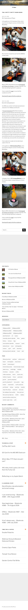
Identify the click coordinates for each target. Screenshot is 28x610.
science (5, 348)
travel (18, 351)
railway (11, 387)
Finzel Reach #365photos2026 (9, 296)
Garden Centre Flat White (11, 560)
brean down (18, 361)
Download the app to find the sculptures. (11, 96)
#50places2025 (6, 328)
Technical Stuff (7, 443)
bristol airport (11, 364)
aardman (14, 359)
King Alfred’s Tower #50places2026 (17, 282)
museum (17, 343)
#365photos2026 (17, 330)
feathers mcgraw (7, 377)
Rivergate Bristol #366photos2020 (16, 278)
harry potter (17, 382)
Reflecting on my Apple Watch (12, 476)
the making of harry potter (9, 392)
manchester (11, 384)
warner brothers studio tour (9, 397)
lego (15, 341)
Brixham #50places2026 (8, 311)
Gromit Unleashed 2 (8, 103)
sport (9, 348)
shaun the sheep (7, 389)
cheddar (19, 369)
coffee (17, 372)
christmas (5, 372)
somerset (15, 389)
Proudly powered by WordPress (9, 606)
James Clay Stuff (11, 2)
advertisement (6, 336)
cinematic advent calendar (9, 338)
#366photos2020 (7, 333)
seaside (23, 387)
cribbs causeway (7, 374)
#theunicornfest (7, 359)
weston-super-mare (7, 400)
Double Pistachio (8, 532)
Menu (14, 7)
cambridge (13, 369)
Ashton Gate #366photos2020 (15, 286)
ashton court (21, 359)
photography (18, 346)
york (15, 400)
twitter (17, 394)
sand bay (17, 387)
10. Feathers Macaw (13, 269)
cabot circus (6, 369)
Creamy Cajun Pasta (9, 547)
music (22, 343)
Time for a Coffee (8, 529)
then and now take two (8, 394)
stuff (14, 348)
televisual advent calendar (9, 351)
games (23, 338)
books (16, 336)
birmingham (10, 361)
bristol (4, 364)
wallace (22, 394)
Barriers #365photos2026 (8, 299)
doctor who (20, 374)
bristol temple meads (19, 366)
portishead (5, 387)
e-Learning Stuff (8, 483)
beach (4, 361)
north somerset (19, 384)
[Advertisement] (14, 249)
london (4, 384)
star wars (21, 389)
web (23, 351)
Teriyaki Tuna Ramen (9, 554)
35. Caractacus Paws (8, 18)
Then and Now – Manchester (15, 432)
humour (10, 341)
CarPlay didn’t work (8, 446)
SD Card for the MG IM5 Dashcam (13, 452)
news (12, 346)
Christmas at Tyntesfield (12, 416)
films (18, 338)
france (14, 377)
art (12, 336)
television (19, 348)
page (12, 91)
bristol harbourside (7, 366)
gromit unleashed (12, 379)
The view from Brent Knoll (14, 273)
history (4, 341)
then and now (20, 392)
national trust (6, 346)
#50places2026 (16, 328)
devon (14, 374)
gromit (4, 379)
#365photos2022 (7, 330)
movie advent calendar (8, 343)
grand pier (20, 377)
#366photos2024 (17, 333)
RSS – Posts (5, 438)
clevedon (11, 372)
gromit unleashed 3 (7, 382)
